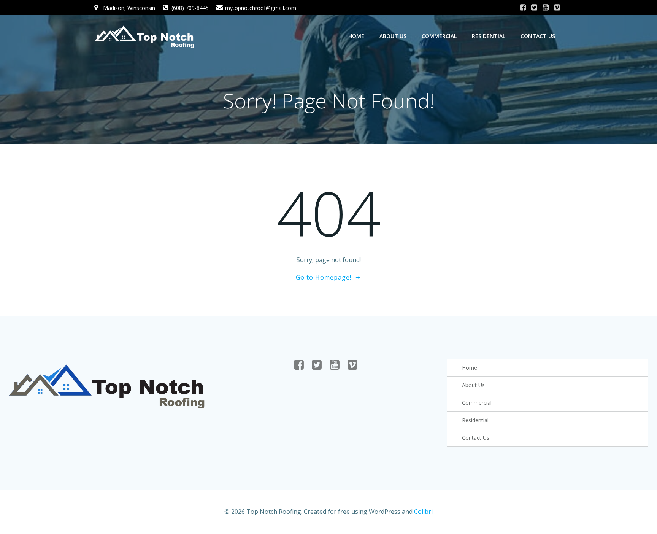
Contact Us (538, 36)
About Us (392, 36)
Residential (488, 36)
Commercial (439, 36)
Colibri (423, 511)
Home (356, 36)
